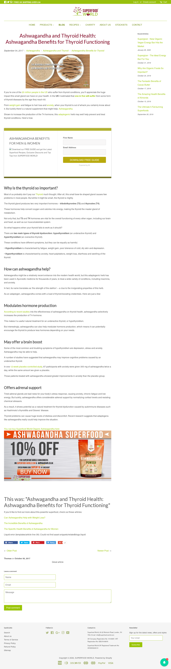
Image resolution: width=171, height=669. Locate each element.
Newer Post (103, 550)
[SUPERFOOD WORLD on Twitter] (47, 633)
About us (7, 636)
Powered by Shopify (103, 657)
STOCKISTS (121, 24)
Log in (136, 2)
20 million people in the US (35, 92)
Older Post (12, 550)
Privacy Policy (10, 643)
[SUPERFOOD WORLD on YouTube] (67, 633)
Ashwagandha (33, 50)
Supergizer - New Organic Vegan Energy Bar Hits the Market (150, 42)
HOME (32, 24)
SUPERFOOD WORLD (84, 657)
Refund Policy (10, 646)
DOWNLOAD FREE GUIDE (84, 160)
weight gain (14, 105)
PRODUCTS (46, 24)
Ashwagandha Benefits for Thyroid (87, 50)
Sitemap (7, 650)
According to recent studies (17, 311)
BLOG (62, 24)
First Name (68, 137)
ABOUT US (105, 24)
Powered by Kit (84, 165)
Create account (149, 2)
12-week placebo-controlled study (26, 366)
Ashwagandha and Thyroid (56, 50)
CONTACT (137, 24)
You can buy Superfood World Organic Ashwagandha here (31, 428)
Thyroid (39, 194)
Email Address (69, 147)
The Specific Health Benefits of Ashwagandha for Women (31, 528)
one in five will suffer (85, 95)
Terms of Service (11, 639)
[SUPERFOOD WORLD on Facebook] (52, 633)
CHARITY (90, 24)
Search (7, 632)
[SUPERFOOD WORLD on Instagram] (62, 633)
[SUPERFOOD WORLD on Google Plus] (58, 633)
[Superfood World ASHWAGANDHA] (57, 480)
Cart (165, 2)
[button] (164, 662)
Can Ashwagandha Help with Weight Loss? (24, 517)
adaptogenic (64, 114)
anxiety (50, 105)
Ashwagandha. (66, 108)
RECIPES (74, 24)
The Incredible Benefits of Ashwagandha (23, 523)
